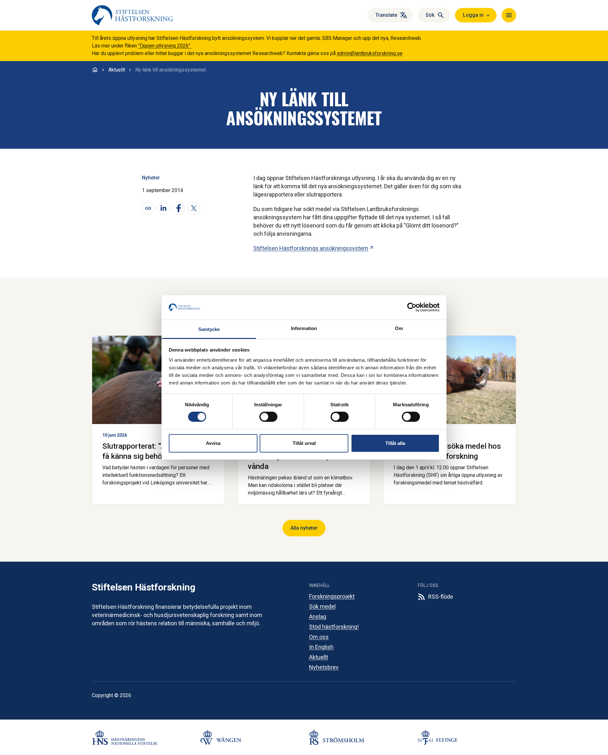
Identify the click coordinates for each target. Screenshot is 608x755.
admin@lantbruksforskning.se (369, 53)
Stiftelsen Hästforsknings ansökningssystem (313, 248)
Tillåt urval (304, 443)
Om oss (319, 636)
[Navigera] (509, 15)
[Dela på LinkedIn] (163, 208)
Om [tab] (399, 328)
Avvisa (213, 443)
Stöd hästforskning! (334, 626)
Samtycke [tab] (209, 329)
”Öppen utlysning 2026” (165, 46)
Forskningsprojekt (332, 596)
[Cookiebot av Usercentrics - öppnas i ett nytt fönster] (412, 307)
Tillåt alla (395, 443)
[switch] (268, 417)
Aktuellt (318, 657)
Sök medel (322, 606)
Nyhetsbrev (324, 667)
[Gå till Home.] (95, 69)
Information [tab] (304, 328)
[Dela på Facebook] (178, 208)
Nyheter (151, 178)
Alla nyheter (304, 528)
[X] (193, 208)
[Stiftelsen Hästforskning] (132, 15)
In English (321, 647)
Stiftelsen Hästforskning (143, 587)
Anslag (317, 616)
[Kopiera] (148, 208)
